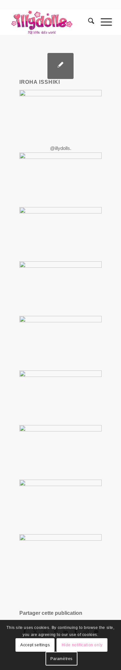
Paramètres (61, 659)
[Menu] (103, 22)
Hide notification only (82, 645)
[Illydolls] (50, 22)
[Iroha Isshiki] (60, 66)
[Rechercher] (88, 22)
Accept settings (35, 645)
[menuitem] (88, 22)
